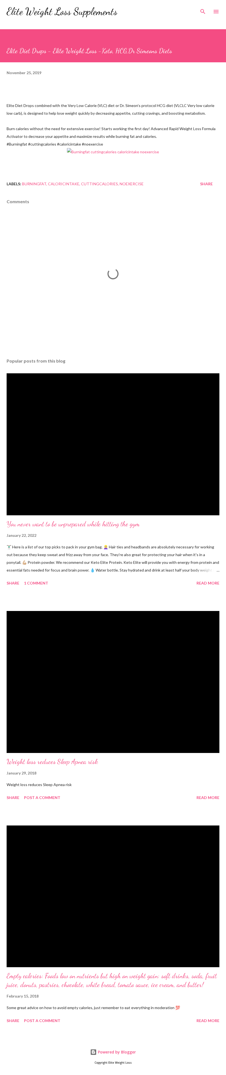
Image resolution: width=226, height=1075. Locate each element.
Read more (208, 583)
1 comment (36, 583)
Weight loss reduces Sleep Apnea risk (52, 762)
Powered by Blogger (116, 1052)
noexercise (132, 183)
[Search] (203, 10)
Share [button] (206, 183)
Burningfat (34, 183)
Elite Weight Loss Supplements (62, 11)
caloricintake (63, 183)
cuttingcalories (99, 183)
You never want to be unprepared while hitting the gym (73, 524)
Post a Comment (42, 797)
